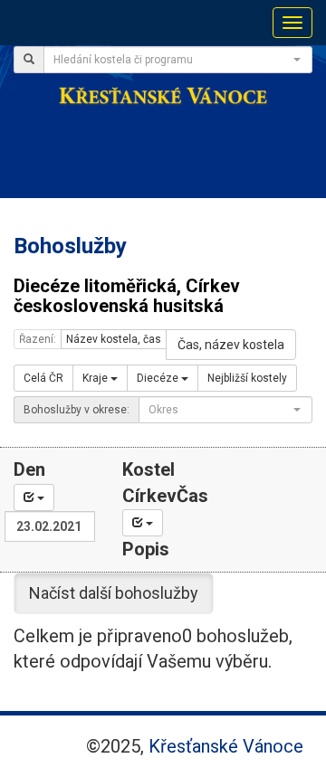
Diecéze (159, 378)
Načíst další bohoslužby (113, 592)
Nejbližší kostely (247, 378)
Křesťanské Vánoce (226, 746)
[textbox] (172, 60)
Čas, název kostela (230, 344)
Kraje (96, 378)
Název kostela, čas (113, 339)
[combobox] (177, 59)
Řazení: (37, 339)
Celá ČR (43, 378)
